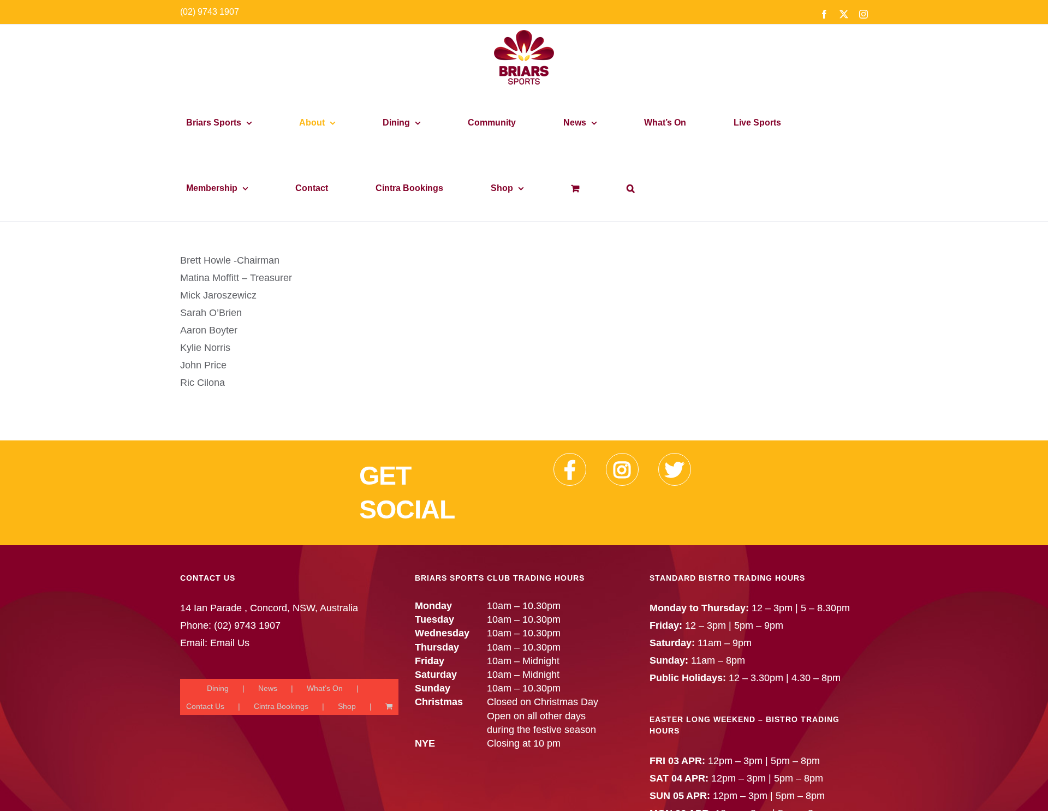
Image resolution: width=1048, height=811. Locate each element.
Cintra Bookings (281, 706)
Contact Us (205, 706)
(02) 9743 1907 (209, 11)
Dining (218, 688)
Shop (347, 706)
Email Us (229, 642)
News (267, 688)
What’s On (325, 688)
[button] (631, 188)
